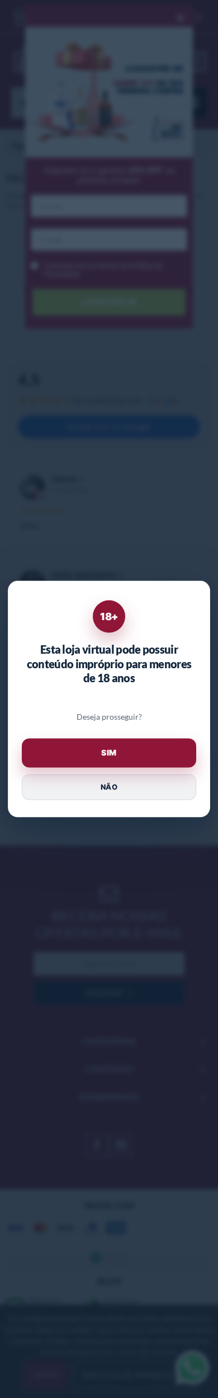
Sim (109, 753)
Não (109, 786)
